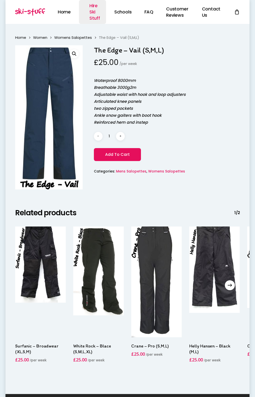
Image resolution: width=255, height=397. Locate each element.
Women (40, 37)
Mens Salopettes (131, 171)
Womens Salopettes (73, 37)
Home (20, 37)
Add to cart (117, 154)
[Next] (230, 285)
